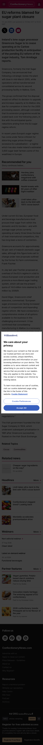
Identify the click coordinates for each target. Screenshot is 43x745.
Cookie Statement (19, 394)
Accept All (21, 408)
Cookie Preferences (21, 401)
